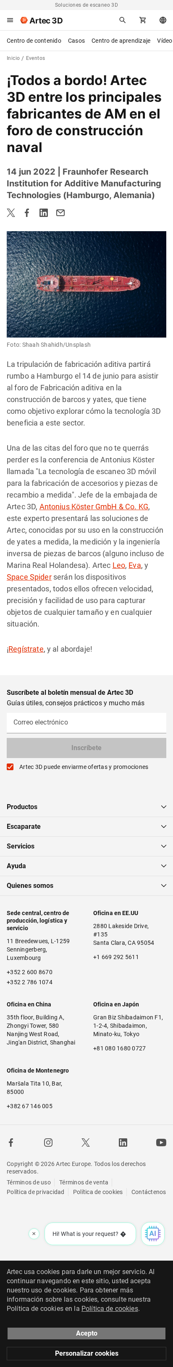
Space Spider (29, 577)
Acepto (86, 1333)
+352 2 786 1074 (29, 982)
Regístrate (26, 649)
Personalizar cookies (86, 1353)
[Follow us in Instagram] (48, 1142)
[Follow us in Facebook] (11, 1142)
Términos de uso (29, 1182)
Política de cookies (98, 1192)
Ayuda (16, 866)
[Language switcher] (163, 20)
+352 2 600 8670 (29, 972)
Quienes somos (30, 886)
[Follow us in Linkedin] (123, 1142)
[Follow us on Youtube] (161, 1142)
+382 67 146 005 (29, 1106)
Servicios (20, 846)
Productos (22, 807)
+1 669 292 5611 (116, 957)
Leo (119, 565)
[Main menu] (10, 20)
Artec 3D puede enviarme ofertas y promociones (83, 766)
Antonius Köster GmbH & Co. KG (93, 506)
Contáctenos (148, 1192)
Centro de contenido (34, 40)
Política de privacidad (36, 1192)
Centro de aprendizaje (121, 40)
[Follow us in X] (85, 1142)
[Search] (123, 20)
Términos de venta (83, 1182)
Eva (134, 565)
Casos (76, 40)
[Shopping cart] (143, 20)
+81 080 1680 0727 (119, 1048)
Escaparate (24, 827)
